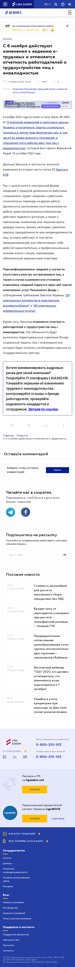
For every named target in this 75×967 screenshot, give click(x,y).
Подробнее (58, 819)
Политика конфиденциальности (15, 870)
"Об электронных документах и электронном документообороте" (36, 300)
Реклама (8, 886)
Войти (57, 470)
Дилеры (7, 863)
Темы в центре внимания (17, 918)
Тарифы (34, 789)
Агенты (7, 858)
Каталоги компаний (14, 913)
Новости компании (13, 902)
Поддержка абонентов (16, 934)
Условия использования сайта (16, 879)
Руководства (10, 907)
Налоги (7, 39)
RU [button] (46, 4)
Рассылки (8, 945)
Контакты (8, 950)
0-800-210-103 (48, 744)
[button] (5, 4)
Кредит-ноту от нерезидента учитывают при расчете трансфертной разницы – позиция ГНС (51, 617)
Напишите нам (11, 940)
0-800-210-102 (48, 757)
